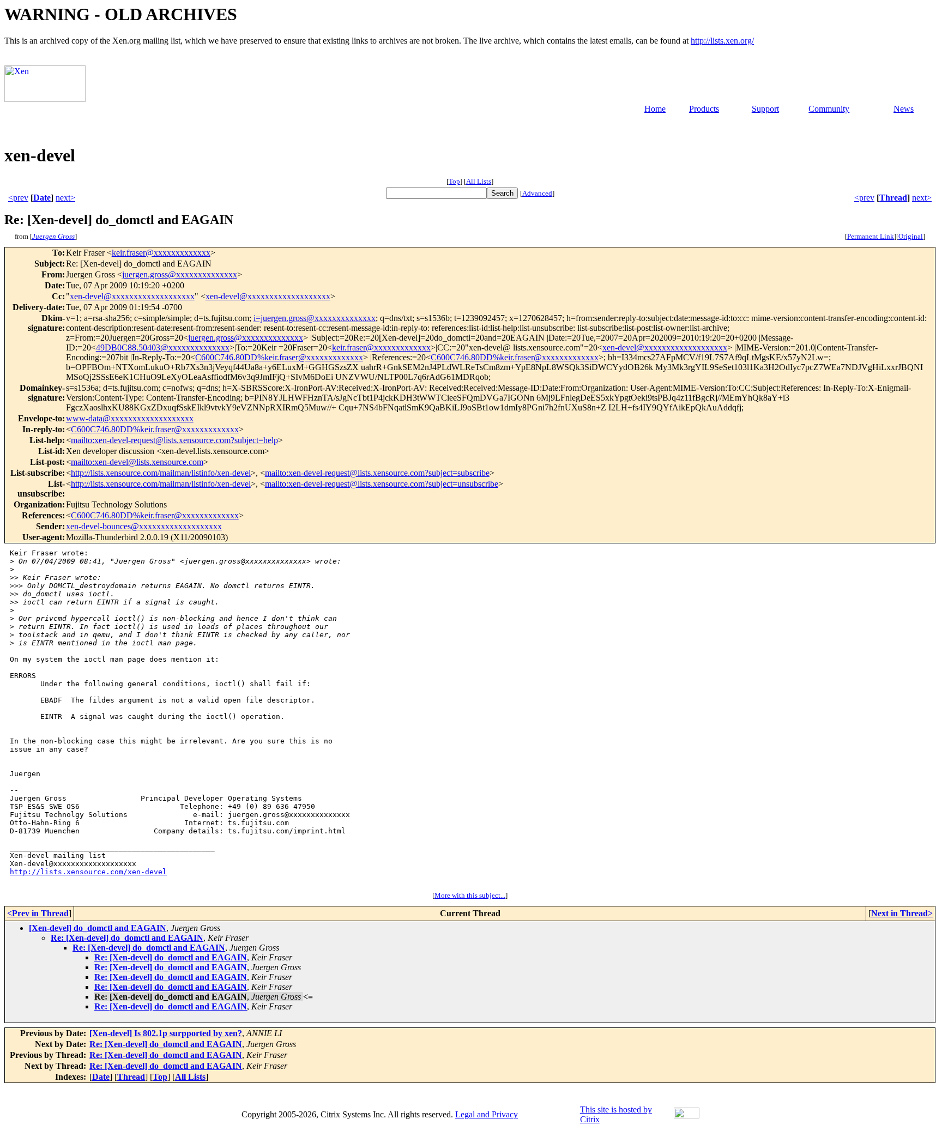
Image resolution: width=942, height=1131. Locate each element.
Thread (893, 197)
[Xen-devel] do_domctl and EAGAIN (97, 928)
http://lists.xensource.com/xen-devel (88, 872)
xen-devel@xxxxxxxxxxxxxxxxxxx (132, 296)
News (903, 108)
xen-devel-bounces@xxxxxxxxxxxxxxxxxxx (144, 526)
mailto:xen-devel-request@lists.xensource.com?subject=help (174, 440)
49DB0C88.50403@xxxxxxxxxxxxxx (163, 347)
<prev (18, 197)
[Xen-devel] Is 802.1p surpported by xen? (165, 1033)
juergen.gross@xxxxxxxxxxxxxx (179, 274)
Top (454, 181)
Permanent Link (870, 236)
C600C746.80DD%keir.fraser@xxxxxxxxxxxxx (279, 357)
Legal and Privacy (486, 1114)
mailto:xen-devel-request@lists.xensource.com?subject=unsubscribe (381, 483)
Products (704, 108)
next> (65, 197)
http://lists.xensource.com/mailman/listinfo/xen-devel (161, 472)
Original (910, 236)
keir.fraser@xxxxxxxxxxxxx (161, 252)
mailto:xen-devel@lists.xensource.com (137, 462)
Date (42, 197)
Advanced (537, 193)
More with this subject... (469, 895)
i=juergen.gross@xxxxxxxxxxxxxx (314, 318)
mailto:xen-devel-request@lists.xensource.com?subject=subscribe (377, 472)
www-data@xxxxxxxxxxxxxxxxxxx (130, 418)
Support (765, 108)
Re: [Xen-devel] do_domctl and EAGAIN (127, 937)
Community (828, 108)
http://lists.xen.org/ (722, 40)
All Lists (478, 181)
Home (655, 108)
